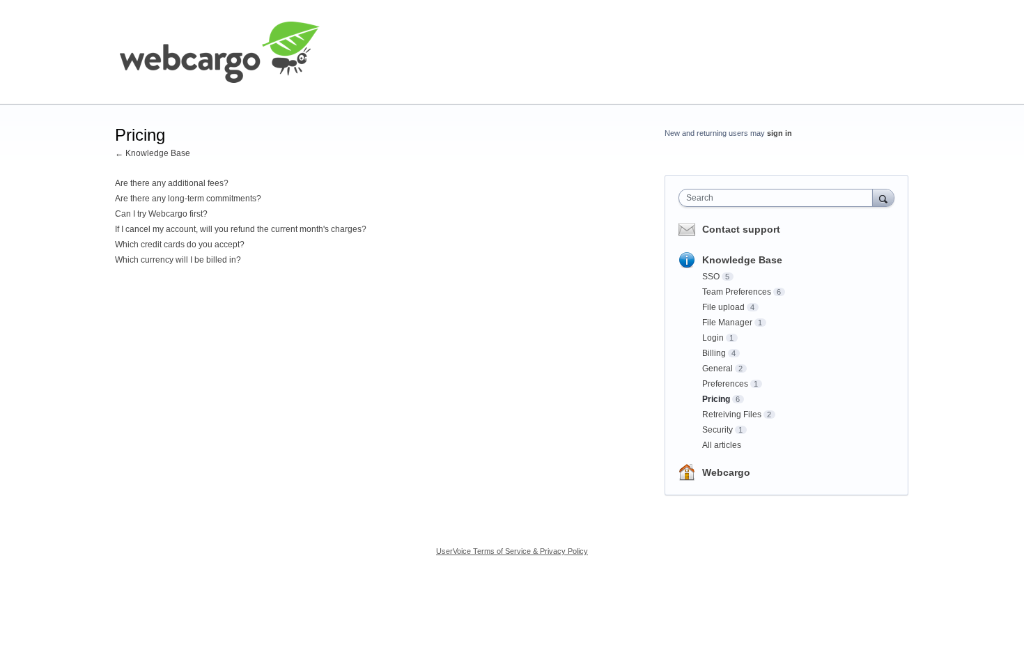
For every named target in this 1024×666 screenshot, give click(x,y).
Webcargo (726, 472)
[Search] (883, 197)
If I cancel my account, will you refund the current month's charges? (240, 229)
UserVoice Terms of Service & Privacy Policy (512, 551)
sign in (779, 133)
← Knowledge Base (152, 153)
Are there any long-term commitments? (188, 198)
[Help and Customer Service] (219, 52)
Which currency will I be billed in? (178, 260)
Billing (714, 353)
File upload (723, 307)
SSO (711, 276)
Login (713, 338)
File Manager (727, 322)
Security (717, 430)
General (717, 368)
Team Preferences (736, 292)
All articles (721, 445)
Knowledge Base (742, 259)
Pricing (716, 399)
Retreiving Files (731, 414)
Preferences (725, 384)
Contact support (741, 229)
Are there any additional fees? (171, 183)
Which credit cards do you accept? (180, 244)
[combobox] (779, 198)
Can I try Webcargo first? (161, 214)
